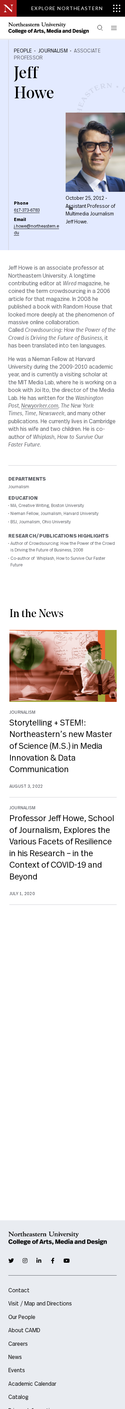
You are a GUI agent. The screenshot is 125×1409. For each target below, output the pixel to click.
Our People (21, 1317)
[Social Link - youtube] (66, 1260)
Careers (18, 1344)
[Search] (100, 28)
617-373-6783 (27, 210)
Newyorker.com (39, 406)
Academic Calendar (32, 1384)
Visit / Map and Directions (40, 1303)
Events (16, 1370)
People (23, 51)
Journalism (53, 51)
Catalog (18, 1397)
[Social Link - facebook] (53, 1260)
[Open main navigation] (113, 28)
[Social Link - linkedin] (70, 208)
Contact (19, 1290)
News (15, 1357)
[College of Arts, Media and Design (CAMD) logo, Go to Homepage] (48, 27)
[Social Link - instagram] (25, 1260)
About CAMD (24, 1330)
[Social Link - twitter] (11, 1260)
